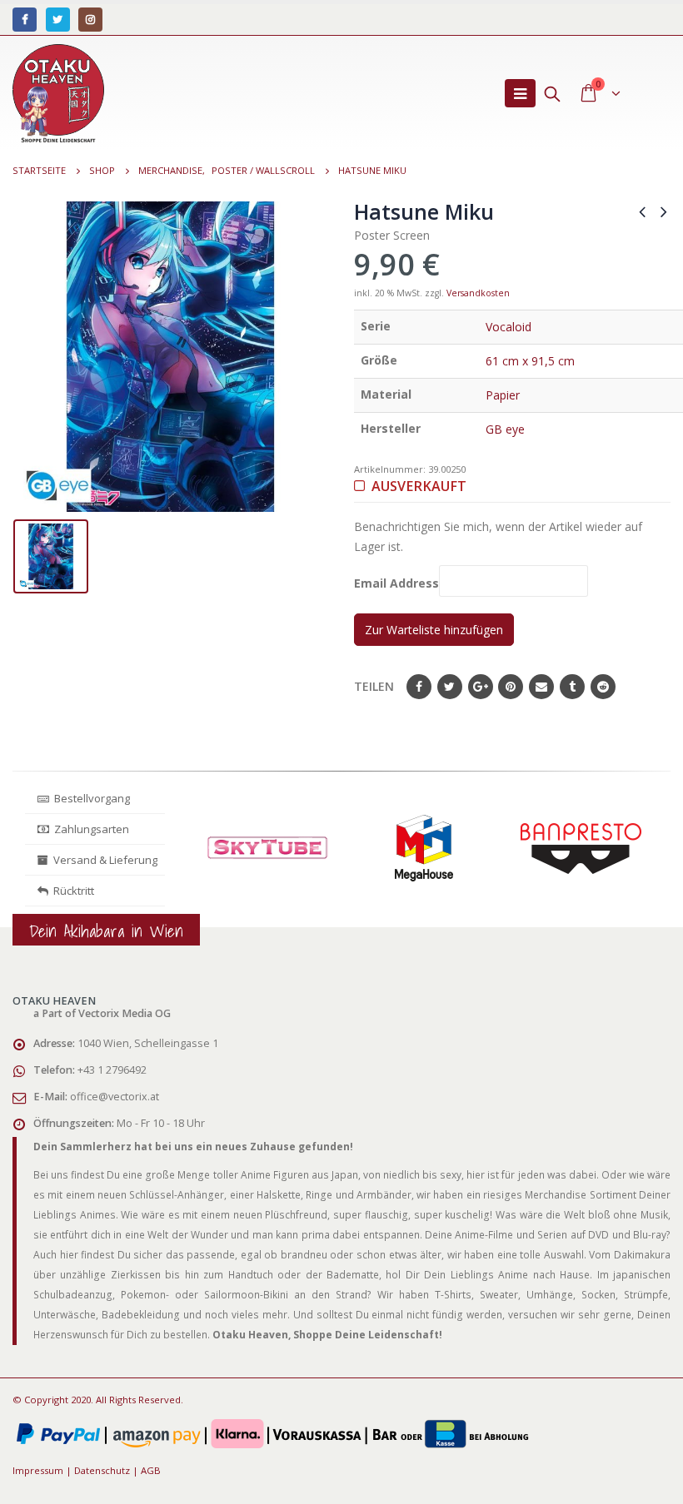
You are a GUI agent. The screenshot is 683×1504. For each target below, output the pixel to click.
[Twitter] (58, 19)
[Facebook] (24, 19)
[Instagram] (90, 19)
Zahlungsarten (91, 828)
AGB (151, 1470)
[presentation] (194, 863)
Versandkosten (478, 293)
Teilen (374, 686)
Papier (503, 395)
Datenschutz (102, 1470)
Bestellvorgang (89, 798)
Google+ (480, 686)
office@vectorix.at (114, 1097)
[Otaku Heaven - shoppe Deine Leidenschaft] (58, 93)
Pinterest (510, 686)
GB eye (505, 429)
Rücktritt (71, 890)
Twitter (449, 686)
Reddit (603, 686)
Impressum (37, 1470)
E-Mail (541, 686)
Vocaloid (508, 327)
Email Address (396, 584)
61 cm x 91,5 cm (530, 361)
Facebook (418, 686)
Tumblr (572, 686)
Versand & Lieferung (102, 859)
